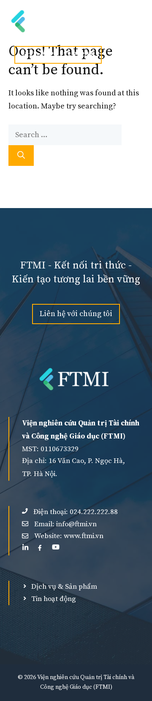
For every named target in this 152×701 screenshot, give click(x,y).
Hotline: (58, 54)
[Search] (21, 155)
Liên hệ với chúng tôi (76, 314)
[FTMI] (47, 21)
